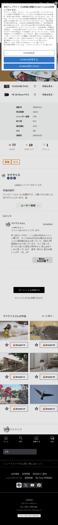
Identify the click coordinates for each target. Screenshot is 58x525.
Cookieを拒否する (29, 59)
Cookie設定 (29, 53)
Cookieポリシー (27, 42)
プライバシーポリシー (35, 45)
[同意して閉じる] (56, 3)
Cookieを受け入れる (29, 66)
